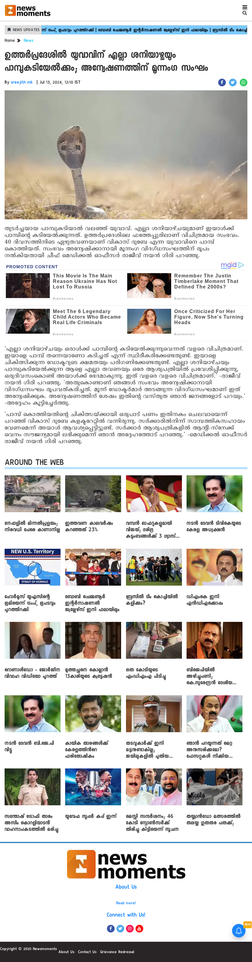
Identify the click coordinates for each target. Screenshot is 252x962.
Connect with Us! (126, 916)
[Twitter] (120, 929)
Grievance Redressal (117, 952)
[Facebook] (111, 929)
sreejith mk (22, 82)
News (28, 41)
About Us (126, 888)
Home (10, 41)
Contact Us (87, 952)
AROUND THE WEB (34, 463)
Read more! (126, 903)
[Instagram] (130, 929)
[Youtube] (139, 929)
